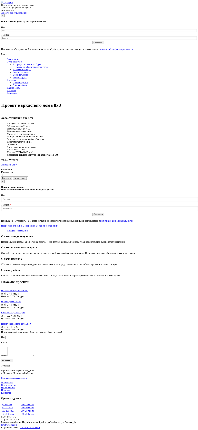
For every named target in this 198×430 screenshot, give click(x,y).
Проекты (11, 80)
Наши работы (13, 88)
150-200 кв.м (8, 414)
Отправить (98, 43)
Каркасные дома (21, 72)
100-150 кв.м (8, 411)
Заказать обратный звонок (14, 13)
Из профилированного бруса (27, 64)
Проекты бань (20, 85)
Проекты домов (20, 82)
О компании (13, 59)
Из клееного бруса (22, 69)
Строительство (14, 61)
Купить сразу (20, 178)
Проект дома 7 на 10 (11, 301)
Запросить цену (9, 164)
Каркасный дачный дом (13, 312)
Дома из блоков (20, 75)
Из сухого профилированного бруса (30, 67)
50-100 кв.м (7, 407)
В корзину (6, 178)
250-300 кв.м (27, 407)
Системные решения (30, 427)
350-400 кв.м (27, 414)
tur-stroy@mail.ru (9, 425)
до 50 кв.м (7, 404)
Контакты (12, 93)
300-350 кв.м (27, 411)
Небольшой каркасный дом (14, 290)
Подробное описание (11, 225)
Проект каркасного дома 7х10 (16, 324)
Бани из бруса (20, 77)
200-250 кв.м (27, 404)
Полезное (11, 90)
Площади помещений (17, 230)
